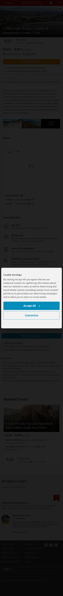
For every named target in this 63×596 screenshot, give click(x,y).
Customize (31, 315)
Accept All (29, 306)
